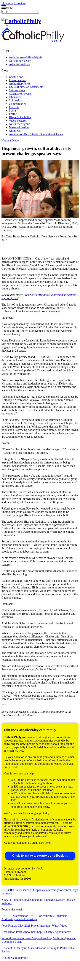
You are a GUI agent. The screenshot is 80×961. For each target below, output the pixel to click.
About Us (14, 130)
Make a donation (19, 127)
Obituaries (15, 97)
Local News (16, 76)
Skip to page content (13, 3)
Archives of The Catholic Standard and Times (36, 134)
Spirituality (15, 100)
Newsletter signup (19, 124)
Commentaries (17, 103)
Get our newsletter (20, 60)
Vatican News (17, 90)
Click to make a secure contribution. (40, 855)
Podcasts (14, 107)
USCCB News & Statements (26, 87)
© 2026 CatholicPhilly (14, 957)
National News (10, 140)
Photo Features (17, 80)
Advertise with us (19, 64)
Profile (13, 113)
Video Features (18, 120)
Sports (12, 110)
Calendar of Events (20, 93)
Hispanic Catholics (20, 117)
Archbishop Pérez (19, 83)
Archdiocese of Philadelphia (25, 57)
